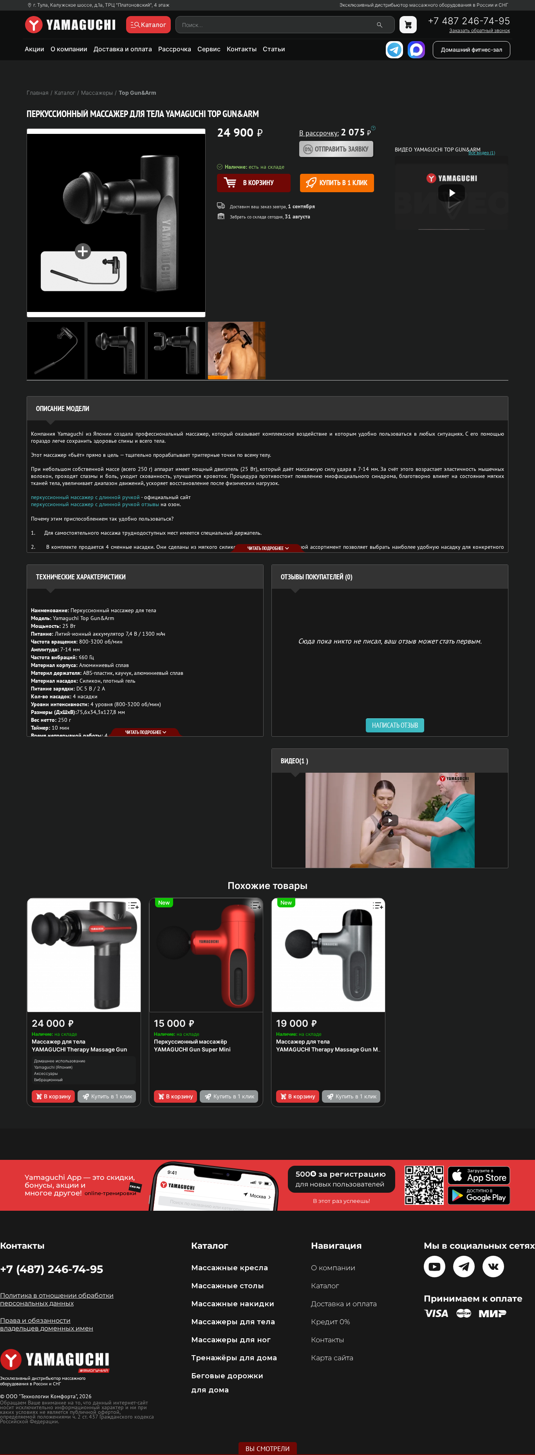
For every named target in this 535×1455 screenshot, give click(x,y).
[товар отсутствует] (408, 24)
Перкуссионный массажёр (190, 1041)
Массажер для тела (58, 1041)
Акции (34, 49)
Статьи (274, 49)
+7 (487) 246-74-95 (51, 1269)
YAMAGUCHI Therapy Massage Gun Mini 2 (332, 1049)
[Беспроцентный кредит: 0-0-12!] (373, 128)
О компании (69, 49)
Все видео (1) (481, 152)
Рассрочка (174, 49)
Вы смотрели (268, 1448)
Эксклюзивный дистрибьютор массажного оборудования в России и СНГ (424, 5)
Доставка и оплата (123, 49)
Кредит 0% (330, 1322)
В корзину (57, 1096)
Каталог (325, 1286)
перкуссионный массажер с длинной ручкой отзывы (95, 504)
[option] (390, 820)
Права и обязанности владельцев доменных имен (46, 1324)
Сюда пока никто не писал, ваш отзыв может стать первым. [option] (390, 640)
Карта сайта (332, 1358)
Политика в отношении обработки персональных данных (57, 1299)
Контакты (242, 49)
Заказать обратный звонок (479, 30)
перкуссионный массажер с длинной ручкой (85, 497)
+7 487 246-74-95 (469, 21)
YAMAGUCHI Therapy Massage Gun (79, 1049)
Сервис (209, 49)
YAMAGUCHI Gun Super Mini (192, 1049)
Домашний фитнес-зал (471, 49)
